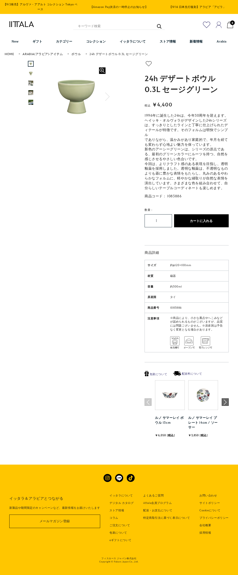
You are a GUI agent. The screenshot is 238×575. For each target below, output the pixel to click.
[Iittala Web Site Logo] (19, 24)
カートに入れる (201, 221)
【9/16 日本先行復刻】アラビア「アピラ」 (197, 7)
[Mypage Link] (219, 25)
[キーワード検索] (157, 24)
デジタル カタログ (121, 503)
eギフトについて (120, 540)
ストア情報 (116, 510)
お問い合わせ (208, 495)
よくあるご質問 (153, 495)
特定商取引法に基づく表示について (166, 517)
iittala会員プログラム (157, 503)
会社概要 (205, 525)
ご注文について (119, 525)
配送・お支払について (157, 510)
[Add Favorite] (206, 25)
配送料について (191, 373)
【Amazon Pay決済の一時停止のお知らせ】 (119, 7)
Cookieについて (210, 510)
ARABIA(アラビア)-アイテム (43, 54)
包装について (158, 374)
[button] (107, 96)
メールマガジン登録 (55, 521)
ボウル (76, 54)
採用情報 (205, 532)
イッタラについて (121, 495)
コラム (113, 517)
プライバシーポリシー (214, 517)
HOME (9, 54)
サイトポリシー (209, 503)
